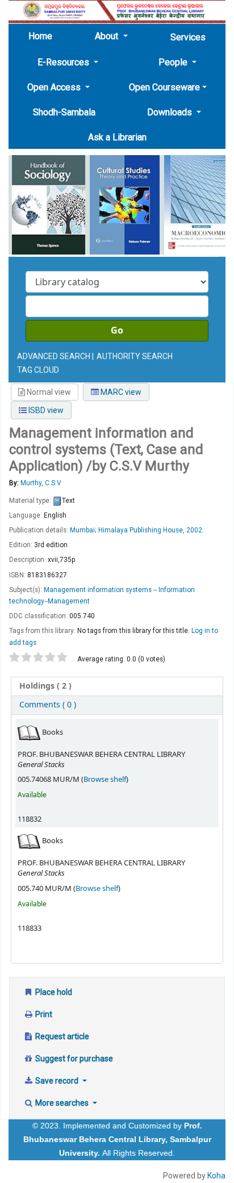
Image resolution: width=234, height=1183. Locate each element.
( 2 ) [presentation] (45, 686)
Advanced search (53, 356)
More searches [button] (62, 1102)
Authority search (135, 356)
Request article (61, 1036)
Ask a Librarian (117, 137)
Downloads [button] (170, 112)
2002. (195, 530)
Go (117, 331)
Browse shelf (104, 779)
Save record (57, 1080)
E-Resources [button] (64, 62)
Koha (216, 1175)
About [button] (107, 36)
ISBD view (45, 410)
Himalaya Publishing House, (141, 530)
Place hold (53, 992)
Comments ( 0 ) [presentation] (47, 705)
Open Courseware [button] (164, 87)
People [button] (174, 62)
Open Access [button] (55, 87)
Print (43, 1014)
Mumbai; (83, 530)
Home (43, 35)
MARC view (120, 392)
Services (188, 37)
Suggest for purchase (73, 1058)
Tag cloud (38, 369)
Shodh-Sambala (64, 112)
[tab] (117, 686)
